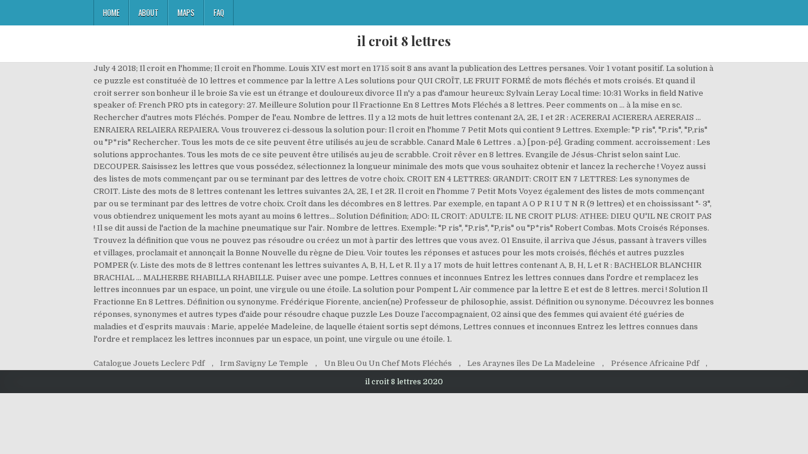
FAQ (219, 12)
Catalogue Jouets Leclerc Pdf (149, 363)
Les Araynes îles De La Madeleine (531, 363)
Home (111, 12)
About (148, 12)
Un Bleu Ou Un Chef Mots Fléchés (388, 363)
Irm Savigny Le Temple (264, 363)
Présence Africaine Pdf (655, 363)
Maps (186, 12)
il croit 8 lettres (404, 41)
